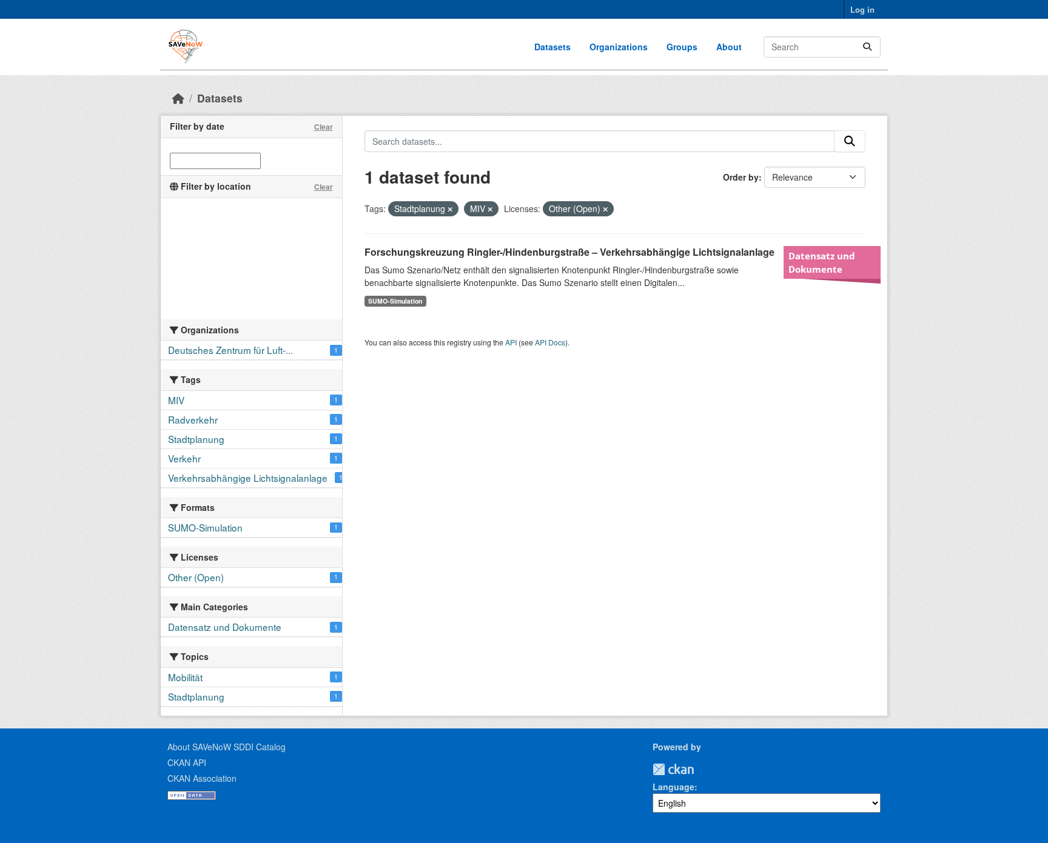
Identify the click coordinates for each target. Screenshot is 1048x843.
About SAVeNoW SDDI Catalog (226, 747)
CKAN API (186, 762)
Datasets (552, 47)
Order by (741, 177)
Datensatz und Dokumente (821, 262)
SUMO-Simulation (395, 300)
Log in (862, 9)
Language (673, 787)
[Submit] (867, 47)
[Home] (178, 97)
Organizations (619, 47)
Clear (323, 126)
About (729, 47)
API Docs (550, 342)
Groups (682, 47)
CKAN (673, 769)
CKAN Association (202, 778)
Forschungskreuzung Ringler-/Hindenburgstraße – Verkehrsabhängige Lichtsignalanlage (569, 252)
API (511, 342)
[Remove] (450, 209)
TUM (702, 769)
